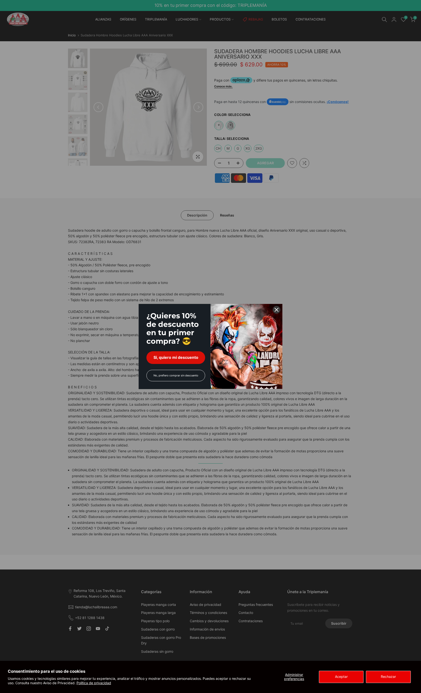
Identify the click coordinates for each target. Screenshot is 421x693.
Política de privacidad (94, 683)
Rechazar (388, 676)
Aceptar (341, 676)
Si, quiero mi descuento (175, 357)
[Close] (276, 310)
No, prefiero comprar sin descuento (175, 375)
